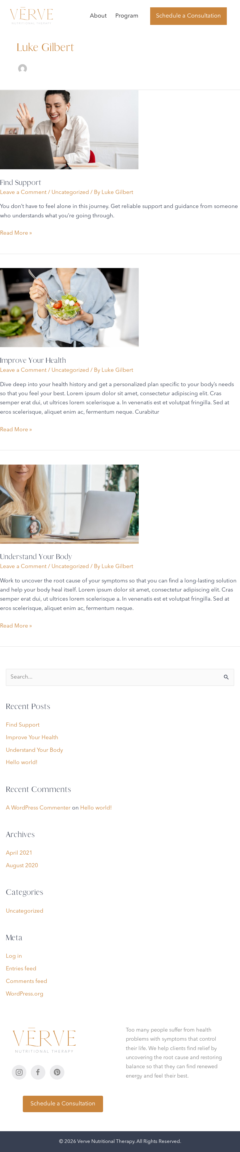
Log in (14, 956)
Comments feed (26, 981)
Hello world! (21, 763)
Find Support (20, 182)
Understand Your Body (36, 556)
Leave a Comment (23, 192)
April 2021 (19, 853)
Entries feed (21, 969)
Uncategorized (70, 192)
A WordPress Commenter (38, 808)
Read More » (16, 234)
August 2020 (22, 866)
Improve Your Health (33, 360)
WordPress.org (24, 994)
